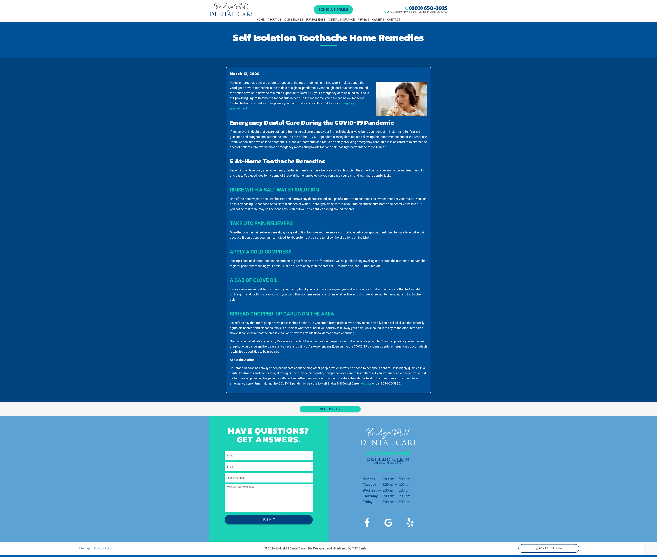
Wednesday (372, 490)
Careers (378, 19)
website (365, 383)
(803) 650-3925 (428, 8)
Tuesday (369, 484)
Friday (367, 502)
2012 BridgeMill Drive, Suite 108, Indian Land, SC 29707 (417, 12)
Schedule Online (333, 10)
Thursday (370, 496)
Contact (393, 19)
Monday (369, 479)
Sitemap (84, 548)
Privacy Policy (103, 548)
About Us (274, 19)
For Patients (315, 19)
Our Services (293, 19)
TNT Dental (359, 548)
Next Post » (330, 409)
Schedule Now (550, 548)
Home (261, 19)
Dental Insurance (341, 19)
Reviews (363, 19)
